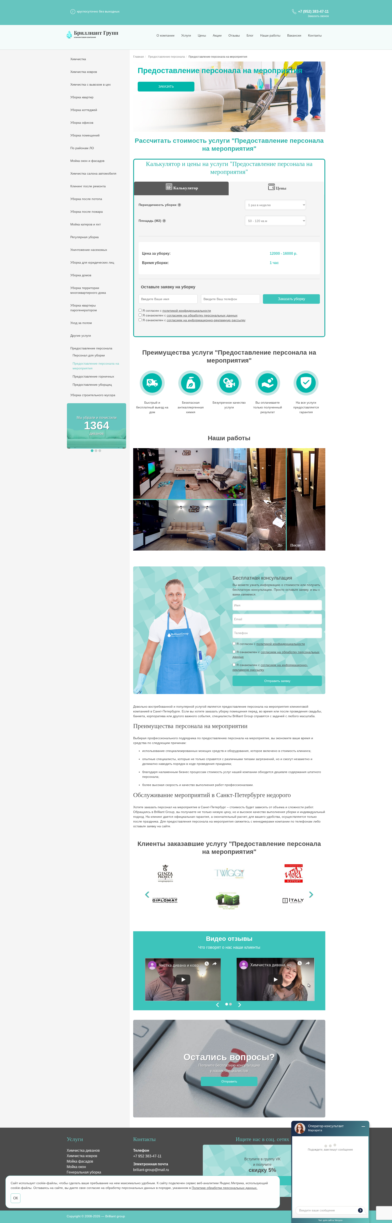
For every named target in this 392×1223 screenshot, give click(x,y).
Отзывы (234, 35)
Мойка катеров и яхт (85, 224)
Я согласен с (176, 310)
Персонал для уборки (89, 355)
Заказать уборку (291, 299)
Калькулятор (185, 188)
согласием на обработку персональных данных (202, 315)
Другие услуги (80, 335)
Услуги (186, 35)
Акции (217, 35)
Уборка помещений (85, 135)
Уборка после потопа (86, 199)
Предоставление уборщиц (92, 384)
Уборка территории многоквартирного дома (88, 290)
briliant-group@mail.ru (151, 1170)
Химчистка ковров (83, 72)
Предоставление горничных (93, 376)
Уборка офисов (81, 122)
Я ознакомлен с (190, 315)
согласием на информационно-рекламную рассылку (206, 320)
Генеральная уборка (84, 1172)
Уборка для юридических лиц (92, 262)
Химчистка (78, 59)
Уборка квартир (81, 97)
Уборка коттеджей (83, 110)
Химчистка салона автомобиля (93, 173)
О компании (165, 35)
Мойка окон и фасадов (87, 161)
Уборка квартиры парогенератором (83, 308)
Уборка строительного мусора (92, 395)
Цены (202, 35)
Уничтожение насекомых (88, 250)
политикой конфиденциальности (186, 310)
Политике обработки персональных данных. (224, 1188)
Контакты (315, 35)
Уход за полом (81, 323)
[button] (92, 450)
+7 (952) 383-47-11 (313, 11)
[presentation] (217, 1005)
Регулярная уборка (84, 237)
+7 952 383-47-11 (147, 1156)
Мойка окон (76, 1167)
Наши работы (270, 35)
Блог (250, 35)
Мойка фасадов (80, 1161)
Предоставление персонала (91, 348)
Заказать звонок (318, 16)
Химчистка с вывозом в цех (90, 84)
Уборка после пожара (86, 211)
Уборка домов (80, 275)
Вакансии (294, 35)
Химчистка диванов (83, 1150)
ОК (15, 1198)
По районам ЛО (82, 148)
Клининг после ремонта (88, 186)
